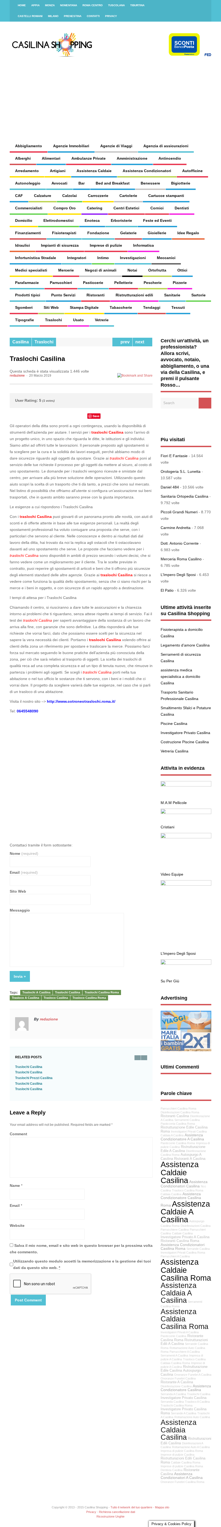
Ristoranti (96, 295)
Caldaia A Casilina (172, 1135)
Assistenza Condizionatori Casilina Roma (183, 1247)
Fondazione (98, 233)
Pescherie (153, 282)
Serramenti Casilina (187, 1119)
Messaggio (20, 910)
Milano (53, 16)
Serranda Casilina (172, 1401)
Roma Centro (92, 5)
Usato (78, 320)
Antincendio (169, 158)
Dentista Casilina (171, 1470)
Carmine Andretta (176, 527)
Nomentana (68, 5)
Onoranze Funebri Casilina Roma (182, 1482)
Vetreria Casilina (174, 751)
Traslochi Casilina (67, 992)
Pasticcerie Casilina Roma (178, 1143)
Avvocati (59, 183)
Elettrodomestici (58, 220)
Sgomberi (24, 307)
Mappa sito (162, 1507)
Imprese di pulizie (106, 245)
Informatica (143, 245)
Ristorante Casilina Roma (182, 1338)
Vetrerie (102, 320)
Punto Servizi (63, 295)
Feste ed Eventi (157, 220)
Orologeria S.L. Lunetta (181, 471)
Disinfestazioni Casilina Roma (180, 1112)
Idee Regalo (188, 233)
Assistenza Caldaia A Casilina (178, 1292)
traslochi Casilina (107, 432)
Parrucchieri (61, 282)
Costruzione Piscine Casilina (185, 742)
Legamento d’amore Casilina (185, 645)
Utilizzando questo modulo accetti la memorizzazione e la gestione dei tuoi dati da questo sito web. (82, 1264)
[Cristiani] (186, 813)
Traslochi (53, 320)
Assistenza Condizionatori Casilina (184, 1184)
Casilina (20, 342)
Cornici (157, 208)
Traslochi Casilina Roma (102, 992)
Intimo (103, 258)
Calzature (42, 195)
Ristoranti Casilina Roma (180, 1241)
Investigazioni (133, 258)
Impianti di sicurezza (60, 245)
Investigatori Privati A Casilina (180, 1332)
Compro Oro (64, 208)
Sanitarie (172, 295)
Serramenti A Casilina (174, 1355)
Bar (81, 183)
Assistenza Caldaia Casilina (178, 1429)
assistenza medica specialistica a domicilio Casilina (180, 676)
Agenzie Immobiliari (71, 146)
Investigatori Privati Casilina (189, 1131)
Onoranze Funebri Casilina (178, 1378)
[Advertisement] (140, 94)
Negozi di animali (100, 270)
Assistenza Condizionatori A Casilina (182, 1476)
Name (15, 1185)
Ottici (182, 270)
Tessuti (178, 307)
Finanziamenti (28, 233)
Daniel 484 (170, 487)
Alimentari (51, 158)
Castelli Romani (30, 16)
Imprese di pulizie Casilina (177, 1454)
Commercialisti (28, 208)
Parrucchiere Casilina (175, 1229)
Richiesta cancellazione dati (117, 1511)
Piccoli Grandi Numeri (179, 512)
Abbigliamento (28, 146)
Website (17, 1225)
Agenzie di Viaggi (116, 146)
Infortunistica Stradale (35, 258)
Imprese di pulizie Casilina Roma (182, 1466)
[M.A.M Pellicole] (186, 785)
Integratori (76, 258)
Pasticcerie (93, 282)
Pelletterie (123, 282)
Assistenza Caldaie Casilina (180, 1172)
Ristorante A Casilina (177, 1382)
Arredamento (27, 171)
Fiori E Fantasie (174, 456)
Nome (24, 853)
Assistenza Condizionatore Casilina (186, 1388)
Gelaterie (128, 233)
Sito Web (18, 891)
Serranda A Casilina (173, 1394)
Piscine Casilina (174, 723)
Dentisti (182, 208)
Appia (35, 5)
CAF (19, 195)
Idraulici (22, 245)
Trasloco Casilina (56, 997)
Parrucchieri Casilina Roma (178, 1108)
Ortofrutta (157, 270)
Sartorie (198, 295)
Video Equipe (172, 874)
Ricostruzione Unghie (110, 1516)
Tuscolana (116, 5)
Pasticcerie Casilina (173, 1336)
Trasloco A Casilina (25, 997)
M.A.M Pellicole (174, 803)
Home (22, 5)
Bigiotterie (180, 183)
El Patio (167, 590)
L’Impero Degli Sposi (178, 574)
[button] (81, 775)
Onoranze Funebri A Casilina (192, 1374)
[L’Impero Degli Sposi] (186, 884)
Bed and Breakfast (113, 183)
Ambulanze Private (88, 158)
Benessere (150, 183)
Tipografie (24, 320)
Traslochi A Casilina (36, 992)
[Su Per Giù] (186, 963)
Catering (94, 208)
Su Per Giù (170, 981)
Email (24, 872)
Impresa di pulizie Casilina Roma (182, 1450)
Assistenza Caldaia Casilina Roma (184, 1319)
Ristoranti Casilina (175, 1116)
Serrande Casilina (198, 1248)
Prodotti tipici (27, 295)
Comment (18, 1134)
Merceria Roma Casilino (181, 559)
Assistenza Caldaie (94, 171)
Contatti (93, 16)
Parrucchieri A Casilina (175, 1256)
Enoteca (92, 220)
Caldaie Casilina (182, 1233)
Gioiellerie (157, 233)
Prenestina (72, 16)
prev (124, 342)
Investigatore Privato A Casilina (185, 1237)
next (140, 342)
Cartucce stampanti (166, 195)
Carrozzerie (98, 195)
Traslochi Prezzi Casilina (34, 1078)
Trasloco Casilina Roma (89, 997)
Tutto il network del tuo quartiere (131, 1507)
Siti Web (51, 307)
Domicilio (23, 220)
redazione (17, 375)
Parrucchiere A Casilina (185, 1351)
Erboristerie (121, 220)
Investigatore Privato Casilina (185, 733)
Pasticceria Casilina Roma (178, 1123)
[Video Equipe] (186, 837)
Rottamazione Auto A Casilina (191, 1447)
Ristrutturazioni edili (134, 295)
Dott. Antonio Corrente (180, 543)
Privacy (111, 16)
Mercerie (66, 270)
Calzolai (69, 195)
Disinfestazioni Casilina (195, 1225)
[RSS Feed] (204, 5)
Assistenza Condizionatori (147, 171)
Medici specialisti (31, 270)
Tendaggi (151, 307)
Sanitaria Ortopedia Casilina (184, 496)
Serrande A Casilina (183, 1413)
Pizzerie (180, 282)
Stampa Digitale (84, 307)
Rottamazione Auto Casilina (192, 1417)
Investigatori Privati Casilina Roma (183, 1252)
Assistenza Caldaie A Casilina (185, 1211)
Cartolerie (128, 195)
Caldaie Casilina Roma (185, 1462)
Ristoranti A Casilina (189, 1159)
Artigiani (57, 171)
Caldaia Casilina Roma (175, 1363)
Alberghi (23, 158)
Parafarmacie (27, 282)
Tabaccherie (121, 307)
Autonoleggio (27, 183)
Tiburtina (137, 5)
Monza (50, 5)
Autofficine (192, 171)
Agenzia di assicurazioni (165, 146)
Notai (132, 270)
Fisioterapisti (64, 233)
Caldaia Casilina (171, 1194)
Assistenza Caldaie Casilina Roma (186, 1269)
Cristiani (167, 827)
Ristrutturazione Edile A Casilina (183, 1149)
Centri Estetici (126, 208)
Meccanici (166, 258)
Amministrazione (132, 158)
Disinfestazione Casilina (176, 1386)
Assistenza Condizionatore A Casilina (182, 1137)
